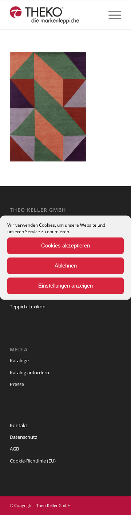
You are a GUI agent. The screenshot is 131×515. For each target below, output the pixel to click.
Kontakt (18, 425)
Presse (17, 384)
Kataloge (19, 360)
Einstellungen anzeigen (65, 285)
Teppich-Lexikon (27, 306)
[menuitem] (111, 15)
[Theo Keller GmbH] (54, 15)
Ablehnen (66, 265)
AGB (14, 448)
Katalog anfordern (29, 372)
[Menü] (111, 15)
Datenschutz (23, 437)
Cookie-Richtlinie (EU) (33, 460)
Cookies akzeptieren (65, 245)
